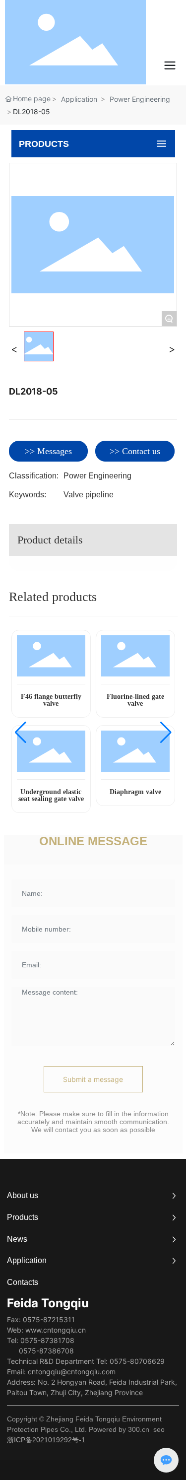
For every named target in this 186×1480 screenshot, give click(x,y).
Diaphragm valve (135, 792)
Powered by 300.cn (119, 1429)
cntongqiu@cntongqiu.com (72, 1371)
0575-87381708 (47, 1340)
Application (79, 99)
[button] (20, 732)
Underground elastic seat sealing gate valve (51, 795)
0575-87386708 (46, 1350)
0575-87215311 (49, 1319)
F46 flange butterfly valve (51, 700)
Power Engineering (140, 99)
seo (159, 1429)
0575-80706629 (137, 1361)
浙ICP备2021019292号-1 (46, 1440)
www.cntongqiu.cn (55, 1330)
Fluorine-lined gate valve (135, 700)
